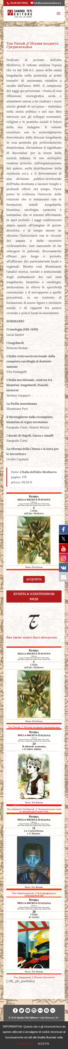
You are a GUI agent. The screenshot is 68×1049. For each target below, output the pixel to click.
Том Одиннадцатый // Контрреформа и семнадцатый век (34, 894)
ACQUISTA (34, 579)
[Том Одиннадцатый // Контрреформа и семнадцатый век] (34, 851)
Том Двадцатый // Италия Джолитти (34, 977)
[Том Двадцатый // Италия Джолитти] (34, 935)
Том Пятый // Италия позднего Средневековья (34, 727)
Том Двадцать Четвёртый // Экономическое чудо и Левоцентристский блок (34, 810)
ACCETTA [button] (43, 1043)
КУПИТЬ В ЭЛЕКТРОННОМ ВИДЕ (34, 596)
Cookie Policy (25, 1043)
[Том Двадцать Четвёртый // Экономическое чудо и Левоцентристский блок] (34, 767)
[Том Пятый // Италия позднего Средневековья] (34, 685)
